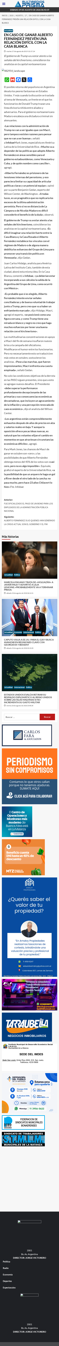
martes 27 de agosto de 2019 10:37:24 (20, 51)
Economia (18, 632)
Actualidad (8, 30)
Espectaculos (9, 1287)
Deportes (7, 1281)
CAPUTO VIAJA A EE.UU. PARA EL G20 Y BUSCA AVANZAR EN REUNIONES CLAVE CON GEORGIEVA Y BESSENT (29, 642)
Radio (6, 1268)
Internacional (28, 632)
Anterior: (28, 505)
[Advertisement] (29, 1178)
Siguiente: (29, 520)
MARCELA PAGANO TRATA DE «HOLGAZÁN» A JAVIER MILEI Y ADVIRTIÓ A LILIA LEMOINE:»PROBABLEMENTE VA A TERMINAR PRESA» (28, 586)
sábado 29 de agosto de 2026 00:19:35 (19, 648)
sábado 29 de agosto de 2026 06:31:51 (19, 593)
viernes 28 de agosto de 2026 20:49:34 (19, 705)
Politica (17, 575)
